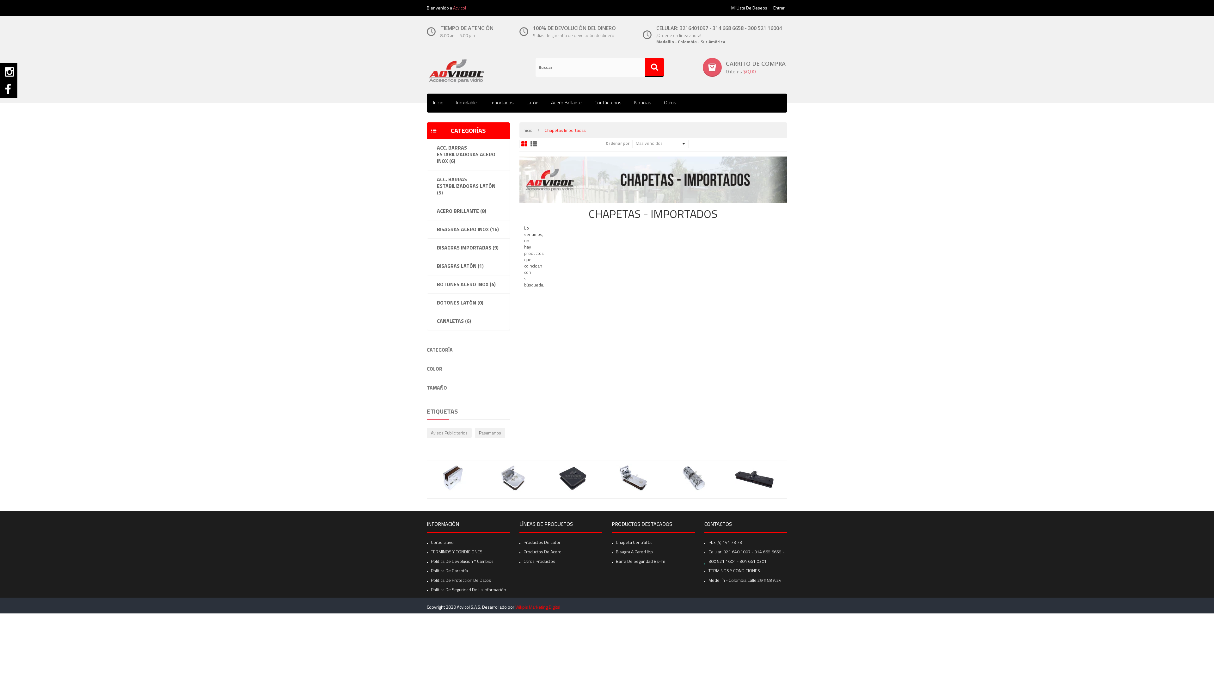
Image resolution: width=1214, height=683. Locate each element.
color (434, 368)
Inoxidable (466, 102)
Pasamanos (490, 432)
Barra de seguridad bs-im (640, 561)
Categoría (440, 350)
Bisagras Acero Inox (468, 229)
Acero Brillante (566, 102)
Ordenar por (618, 143)
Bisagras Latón (460, 266)
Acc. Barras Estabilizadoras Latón (466, 185)
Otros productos (539, 561)
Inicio (438, 102)
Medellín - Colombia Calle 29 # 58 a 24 (745, 580)
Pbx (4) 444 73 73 (725, 542)
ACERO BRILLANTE (461, 211)
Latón (532, 102)
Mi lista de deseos (749, 7)
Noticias (642, 102)
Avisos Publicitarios (449, 432)
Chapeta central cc (634, 542)
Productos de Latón (542, 542)
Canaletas (454, 321)
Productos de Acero (542, 551)
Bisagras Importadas (468, 247)
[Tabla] (524, 144)
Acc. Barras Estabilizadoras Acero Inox (466, 154)
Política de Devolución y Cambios (462, 561)
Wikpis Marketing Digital (537, 607)
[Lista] (533, 144)
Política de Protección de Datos (461, 580)
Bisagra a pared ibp (634, 551)
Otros (670, 102)
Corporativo (442, 542)
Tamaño (437, 387)
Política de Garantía (449, 570)
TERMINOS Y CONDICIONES (456, 551)
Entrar (779, 7)
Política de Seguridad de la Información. (469, 589)
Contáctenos (608, 102)
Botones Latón (460, 302)
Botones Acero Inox (466, 284)
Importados (501, 102)
